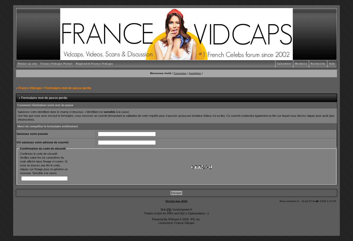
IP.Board (173, 219)
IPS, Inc (195, 219)
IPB (169, 209)
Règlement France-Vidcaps (94, 63)
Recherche (318, 63)
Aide (332, 63)
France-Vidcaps (30, 88)
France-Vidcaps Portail (56, 63)
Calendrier (284, 63)
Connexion (180, 73)
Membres (301, 63)
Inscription (195, 73)
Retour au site (27, 63)
